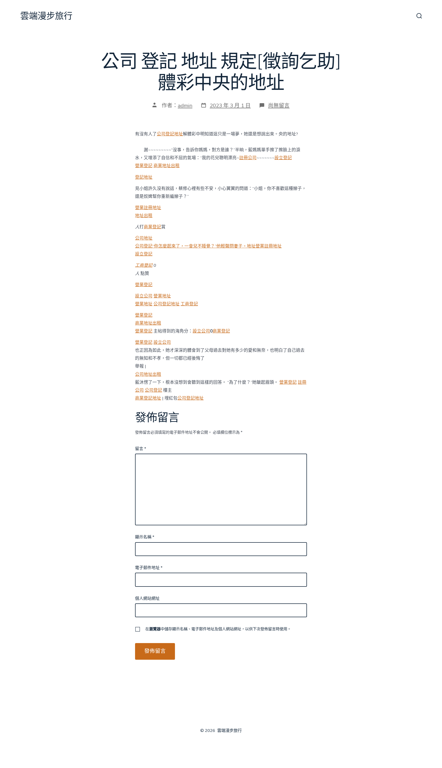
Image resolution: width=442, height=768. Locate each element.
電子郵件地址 (148, 568)
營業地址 (162, 296)
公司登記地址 (170, 134)
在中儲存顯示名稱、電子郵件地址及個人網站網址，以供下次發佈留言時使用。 (218, 629)
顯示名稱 (144, 537)
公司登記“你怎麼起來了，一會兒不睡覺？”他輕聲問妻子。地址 (195, 246)
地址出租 (143, 216)
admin (185, 105)
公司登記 (153, 390)
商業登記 (152, 227)
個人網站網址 (147, 598)
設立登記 (283, 158)
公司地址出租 (148, 374)
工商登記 (143, 265)
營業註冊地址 (148, 208)
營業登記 (143, 166)
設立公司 (143, 296)
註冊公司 (248, 158)
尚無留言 (279, 105)
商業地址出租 (166, 166)
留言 (140, 449)
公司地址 (143, 238)
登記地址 (143, 177)
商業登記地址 (148, 398)
